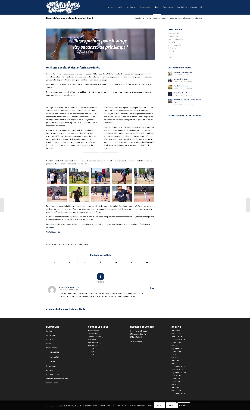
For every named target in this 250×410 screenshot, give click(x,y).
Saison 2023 (54, 357)
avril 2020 (175, 388)
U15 (169, 54)
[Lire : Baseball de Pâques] (170, 87)
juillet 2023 (176, 343)
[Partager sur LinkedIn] (116, 262)
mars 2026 (176, 334)
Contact (49, 370)
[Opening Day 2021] (248, 205)
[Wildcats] (63, 7)
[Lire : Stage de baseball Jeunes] (170, 73)
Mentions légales (53, 374)
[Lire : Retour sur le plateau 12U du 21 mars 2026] (170, 101)
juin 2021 (175, 354)
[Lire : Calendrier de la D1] (170, 94)
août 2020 (175, 376)
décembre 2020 (178, 367)
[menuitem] (110, 7)
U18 (169, 57)
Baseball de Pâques (181, 86)
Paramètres (183, 405)
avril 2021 (175, 361)
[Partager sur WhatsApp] (85, 262)
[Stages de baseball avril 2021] (2, 205)
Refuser (171, 405)
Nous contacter (136, 342)
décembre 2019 (178, 394)
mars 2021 (176, 364)
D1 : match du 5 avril (181, 79)
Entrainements (52, 339)
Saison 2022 (54, 362)
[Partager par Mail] (147, 262)
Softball (171, 48)
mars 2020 (176, 391)
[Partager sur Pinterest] (100, 262)
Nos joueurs (173, 45)
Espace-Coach (52, 383)
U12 (169, 51)
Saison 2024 (54, 352)
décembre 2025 (178, 340)
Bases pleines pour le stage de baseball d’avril (69, 18)
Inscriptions (51, 366)
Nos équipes (51, 335)
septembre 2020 (178, 373)
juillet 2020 (176, 379)
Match (170, 42)
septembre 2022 (178, 349)
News (48, 344)
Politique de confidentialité (57, 379)
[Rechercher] (201, 7)
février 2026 (176, 337)
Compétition (173, 36)
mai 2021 (175, 357)
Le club (49, 331)
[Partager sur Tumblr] (131, 262)
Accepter (159, 405)
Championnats (52, 348)
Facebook (144, 224)
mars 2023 (176, 346)
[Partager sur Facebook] (54, 262)
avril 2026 (175, 331)
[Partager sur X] (69, 262)
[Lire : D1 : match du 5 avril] (170, 80)
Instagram (50, 227)
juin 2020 (175, 382)
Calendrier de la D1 (181, 93)
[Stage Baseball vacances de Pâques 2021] (57, 176)
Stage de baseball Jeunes (183, 72)
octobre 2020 (177, 370)
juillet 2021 (176, 351)
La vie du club (173, 39)
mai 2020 (175, 385)
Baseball (171, 33)
